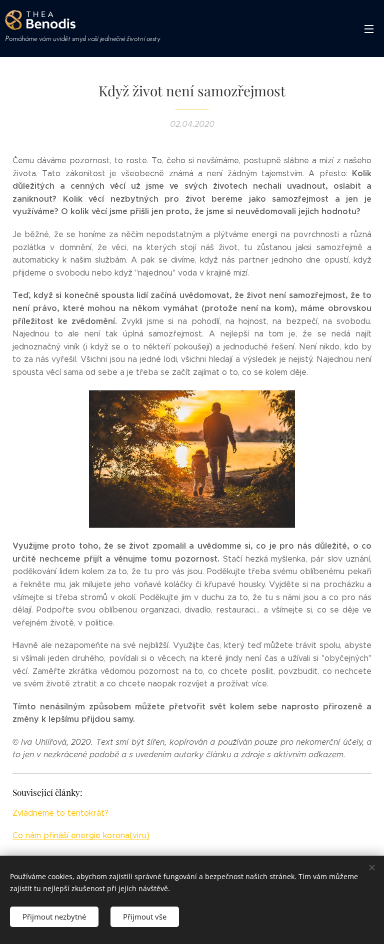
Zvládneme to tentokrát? (60, 813)
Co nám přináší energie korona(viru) (81, 835)
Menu (369, 28)
